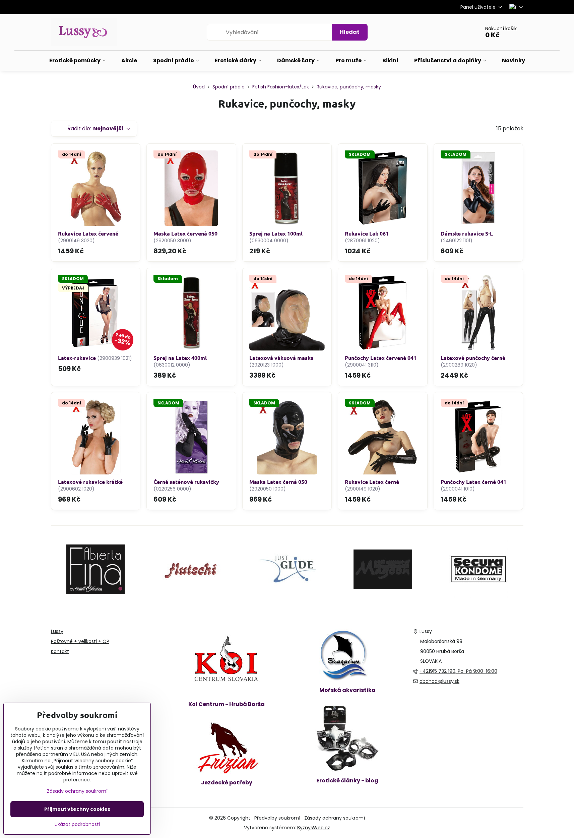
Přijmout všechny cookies (77, 809)
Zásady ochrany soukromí (334, 818)
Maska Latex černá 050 (278, 481)
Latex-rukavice (77, 357)
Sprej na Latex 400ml (180, 357)
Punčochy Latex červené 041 (381, 357)
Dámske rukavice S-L (467, 233)
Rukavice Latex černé (372, 481)
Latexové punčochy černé (473, 357)
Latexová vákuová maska (281, 357)
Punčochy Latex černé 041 (473, 481)
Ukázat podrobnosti (77, 824)
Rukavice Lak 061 (367, 233)
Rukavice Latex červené (88, 233)
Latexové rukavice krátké (90, 481)
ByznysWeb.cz (313, 827)
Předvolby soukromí (277, 818)
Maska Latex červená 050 (185, 233)
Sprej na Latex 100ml (276, 233)
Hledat (350, 32)
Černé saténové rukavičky (186, 481)
